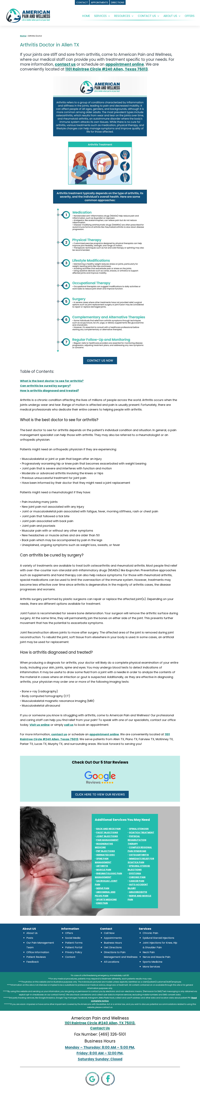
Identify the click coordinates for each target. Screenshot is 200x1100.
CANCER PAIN (136, 880)
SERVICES (100, 16)
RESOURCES (122, 16)
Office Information (37, 952)
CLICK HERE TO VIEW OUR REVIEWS (100, 794)
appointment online (124, 64)
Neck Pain (149, 952)
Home (23, 36)
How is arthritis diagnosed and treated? (49, 390)
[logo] (28, 15)
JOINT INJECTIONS (107, 836)
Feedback (32, 962)
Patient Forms (73, 943)
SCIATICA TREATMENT (141, 832)
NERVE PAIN (102, 888)
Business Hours (113, 943)
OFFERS (190, 16)
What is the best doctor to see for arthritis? (52, 381)
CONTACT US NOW (100, 360)
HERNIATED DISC (105, 854)
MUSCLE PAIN (103, 869)
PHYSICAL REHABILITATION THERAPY (137, 840)
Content (70, 957)
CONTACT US (147, 16)
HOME (86, 16)
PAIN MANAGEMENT (107, 840)
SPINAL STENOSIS (139, 828)
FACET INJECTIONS (107, 832)
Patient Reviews (36, 957)
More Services (151, 966)
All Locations (111, 962)
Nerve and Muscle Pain (156, 957)
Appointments (113, 938)
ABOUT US (170, 16)
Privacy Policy (73, 952)
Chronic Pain (150, 933)
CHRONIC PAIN (137, 877)
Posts (29, 938)
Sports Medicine (152, 962)
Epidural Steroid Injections (158, 938)
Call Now (109, 933)
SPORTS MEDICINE (106, 899)
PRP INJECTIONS (105, 851)
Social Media (72, 938)
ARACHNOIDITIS (138, 892)
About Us (32, 933)
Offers (69, 933)
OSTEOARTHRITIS (139, 854)
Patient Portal (73, 947)
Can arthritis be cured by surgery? (45, 386)
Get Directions (113, 947)
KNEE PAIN (102, 903)
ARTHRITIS (102, 866)
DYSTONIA (135, 873)
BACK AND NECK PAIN (108, 828)
